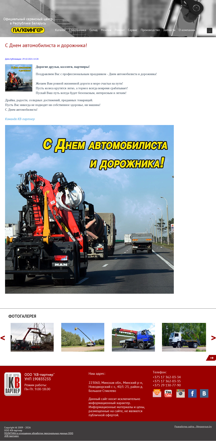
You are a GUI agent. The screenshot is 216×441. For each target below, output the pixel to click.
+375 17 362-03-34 (167, 377)
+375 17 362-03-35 (167, 381)
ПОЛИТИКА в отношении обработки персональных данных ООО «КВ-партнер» (38, 435)
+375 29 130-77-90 (167, 385)
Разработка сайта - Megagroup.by (193, 426)
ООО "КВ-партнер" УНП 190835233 (39, 376)
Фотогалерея (22, 316)
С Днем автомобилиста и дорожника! (46, 45)
